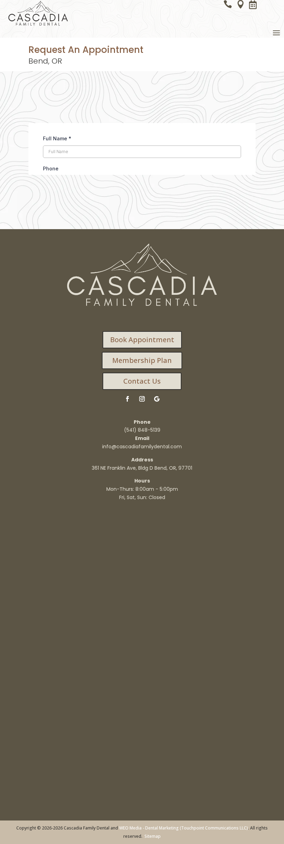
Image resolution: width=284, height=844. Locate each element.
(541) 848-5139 (142, 429)
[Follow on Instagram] (142, 398)
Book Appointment (142, 339)
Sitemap (152, 836)
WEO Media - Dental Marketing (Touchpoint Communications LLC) (183, 828)
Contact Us (142, 381)
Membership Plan (142, 360)
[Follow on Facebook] (127, 398)
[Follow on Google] (156, 398)
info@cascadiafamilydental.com (142, 446)
